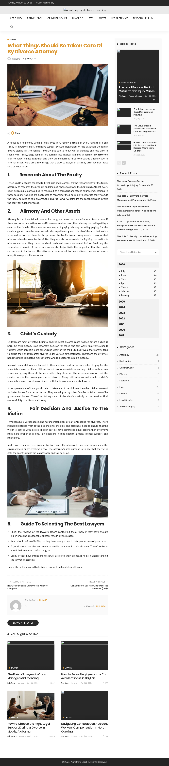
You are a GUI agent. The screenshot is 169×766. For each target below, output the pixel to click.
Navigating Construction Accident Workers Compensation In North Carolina (84, 728)
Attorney (16, 18)
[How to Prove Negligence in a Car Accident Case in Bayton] (84, 655)
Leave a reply (21, 622)
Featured (139, 380)
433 (106, 683)
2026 (122, 264)
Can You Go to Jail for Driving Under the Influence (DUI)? (89, 587)
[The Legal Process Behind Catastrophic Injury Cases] (138, 76)
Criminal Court (57, 18)
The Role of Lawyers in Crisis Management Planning (26, 676)
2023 (122, 313)
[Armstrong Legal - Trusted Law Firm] (84, 10)
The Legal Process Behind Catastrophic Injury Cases (136, 89)
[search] (11, 27)
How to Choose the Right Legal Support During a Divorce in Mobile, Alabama (28, 728)
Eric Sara (16, 59)
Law (90, 18)
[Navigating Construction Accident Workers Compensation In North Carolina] (84, 705)
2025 (122, 301)
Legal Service (119, 18)
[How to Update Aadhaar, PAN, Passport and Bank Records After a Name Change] (124, 145)
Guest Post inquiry (45, 2)
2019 (121, 335)
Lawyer (102, 18)
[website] (26, 606)
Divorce (77, 18)
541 (106, 736)
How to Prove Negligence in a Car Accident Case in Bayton (84, 676)
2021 (121, 324)
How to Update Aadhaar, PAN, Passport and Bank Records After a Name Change (145, 146)
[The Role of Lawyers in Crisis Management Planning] (30, 655)
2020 (122, 330)
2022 (122, 318)
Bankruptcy (34, 18)
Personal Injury (143, 18)
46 (156, 99)
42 (53, 683)
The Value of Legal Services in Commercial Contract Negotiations (145, 128)
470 (52, 736)
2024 (122, 307)
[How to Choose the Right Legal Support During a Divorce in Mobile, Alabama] (30, 705)
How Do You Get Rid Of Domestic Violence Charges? (27, 587)
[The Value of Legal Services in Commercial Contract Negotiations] (124, 129)
